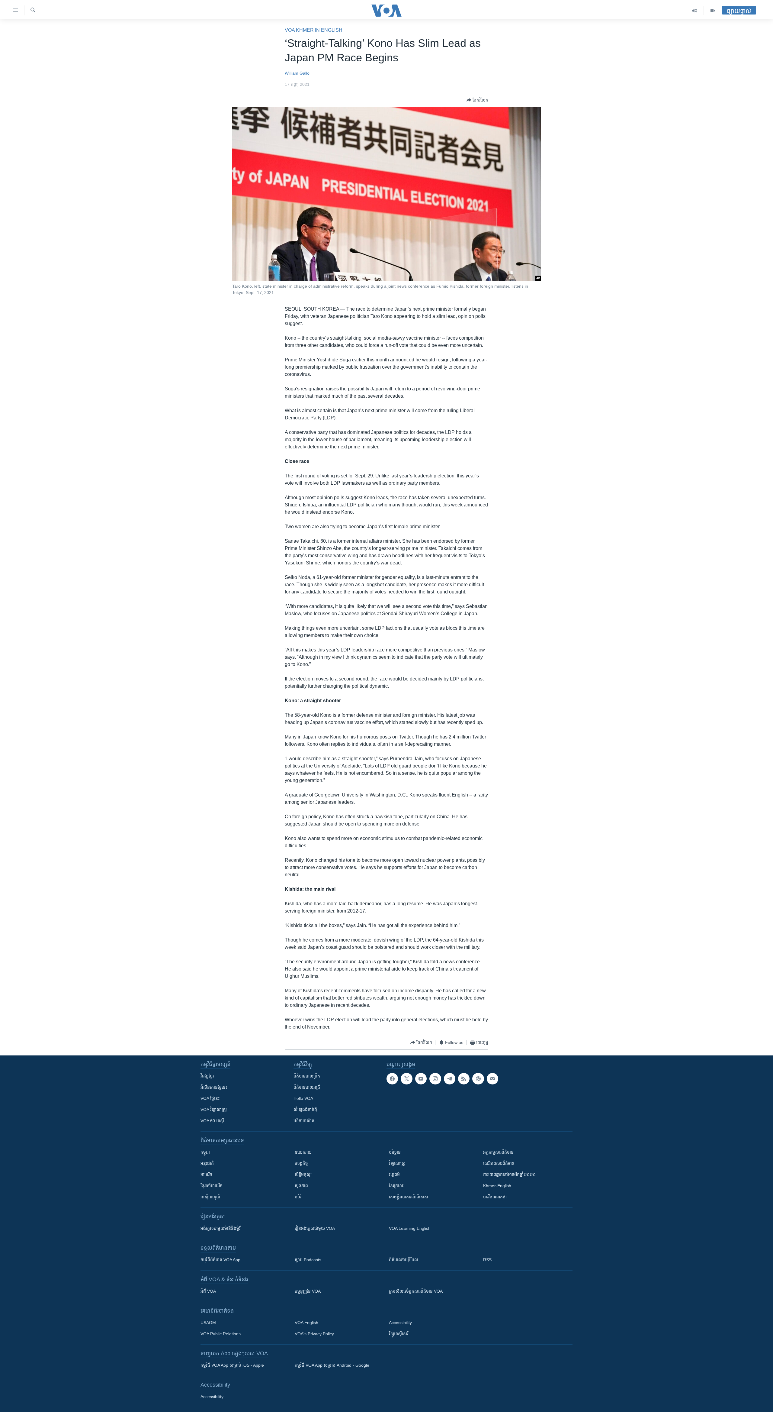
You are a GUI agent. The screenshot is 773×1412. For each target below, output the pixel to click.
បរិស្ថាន (395, 1152)
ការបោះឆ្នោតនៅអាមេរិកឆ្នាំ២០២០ (509, 1174)
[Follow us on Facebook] (392, 1078)
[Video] (713, 10)
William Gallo (297, 73)
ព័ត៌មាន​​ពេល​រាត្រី (306, 1087)
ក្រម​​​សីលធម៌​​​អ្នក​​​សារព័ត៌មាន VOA (416, 1291)
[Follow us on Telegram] (449, 1078)
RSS (487, 1259)
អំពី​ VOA (208, 1291)
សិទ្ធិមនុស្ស (303, 1174)
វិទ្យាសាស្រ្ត (397, 1163)
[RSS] (464, 1078)
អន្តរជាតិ (207, 1163)
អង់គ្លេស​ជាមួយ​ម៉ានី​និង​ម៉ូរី (220, 1228)
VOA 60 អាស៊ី (212, 1120)
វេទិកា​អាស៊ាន (303, 1120)
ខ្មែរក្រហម (397, 1185)
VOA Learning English (410, 1228)
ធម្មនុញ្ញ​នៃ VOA (308, 1291)
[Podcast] (478, 1078)
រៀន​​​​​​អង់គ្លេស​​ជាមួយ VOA (315, 1228)
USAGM (208, 1322)
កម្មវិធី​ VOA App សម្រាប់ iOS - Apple (232, 1365)
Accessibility (400, 1322)
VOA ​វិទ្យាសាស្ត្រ (213, 1109)
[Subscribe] (492, 1078)
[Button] (477, 100)
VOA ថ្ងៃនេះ (210, 1098)
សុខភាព (301, 1185)
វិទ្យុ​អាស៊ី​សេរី (398, 1333)
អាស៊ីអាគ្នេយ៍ (210, 1196)
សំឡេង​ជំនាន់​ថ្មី (305, 1109)
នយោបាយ (303, 1152)
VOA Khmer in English (313, 30)
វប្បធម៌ (394, 1174)
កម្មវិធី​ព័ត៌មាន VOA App (220, 1259)
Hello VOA (303, 1098)
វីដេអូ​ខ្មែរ (207, 1076)
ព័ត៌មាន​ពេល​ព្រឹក (306, 1076)
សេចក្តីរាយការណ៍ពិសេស (408, 1196)
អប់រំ (298, 1196)
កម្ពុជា (205, 1152)
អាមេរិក (206, 1174)
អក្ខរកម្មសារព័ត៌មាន (498, 1152)
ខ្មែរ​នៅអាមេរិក (211, 1185)
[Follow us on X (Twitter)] (406, 1078)
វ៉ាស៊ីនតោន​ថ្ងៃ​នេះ (213, 1087)
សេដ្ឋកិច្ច (301, 1163)
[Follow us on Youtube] (421, 1078)
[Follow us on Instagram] (435, 1078)
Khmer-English (497, 1185)
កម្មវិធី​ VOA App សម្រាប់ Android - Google (332, 1365)
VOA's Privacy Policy (314, 1333)
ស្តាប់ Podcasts (308, 1259)
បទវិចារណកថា (495, 1196)
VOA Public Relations (220, 1333)
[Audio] (694, 10)
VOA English (306, 1322)
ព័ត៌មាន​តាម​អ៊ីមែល (403, 1259)
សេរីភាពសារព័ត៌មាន (499, 1163)
